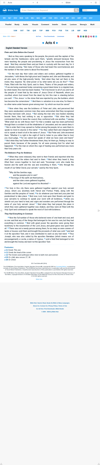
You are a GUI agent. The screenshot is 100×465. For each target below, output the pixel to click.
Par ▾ (70, 48)
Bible (4, 36)
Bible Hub (39, 279)
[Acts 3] (3, 216)
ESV (9, 36)
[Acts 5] (97, 216)
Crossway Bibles (61, 266)
